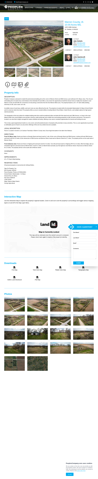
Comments (76, 248)
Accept (70, 474)
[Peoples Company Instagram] (88, 2)
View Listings (77, 50)
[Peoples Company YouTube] (92, 2)
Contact (68, 50)
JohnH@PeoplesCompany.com (81, 62)
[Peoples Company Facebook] (83, 2)
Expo (68, 7)
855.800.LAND (81, 43)
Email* (74, 243)
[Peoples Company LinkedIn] (90, 2)
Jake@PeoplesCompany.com (81, 46)
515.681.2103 (81, 45)
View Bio (87, 50)
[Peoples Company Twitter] (85, 2)
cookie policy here (81, 470)
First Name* (76, 232)
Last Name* (76, 237)
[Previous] (7, 44)
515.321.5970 (81, 60)
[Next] (61, 44)
